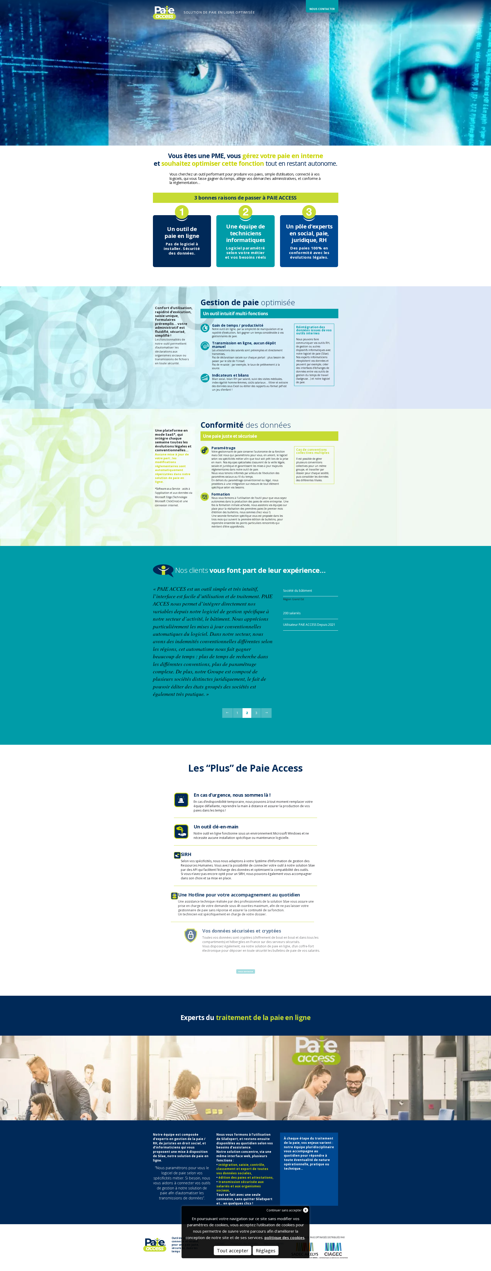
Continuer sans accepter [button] (284, 1210)
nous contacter (245, 971)
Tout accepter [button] (232, 1250)
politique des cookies (284, 1237)
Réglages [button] (265, 1250)
